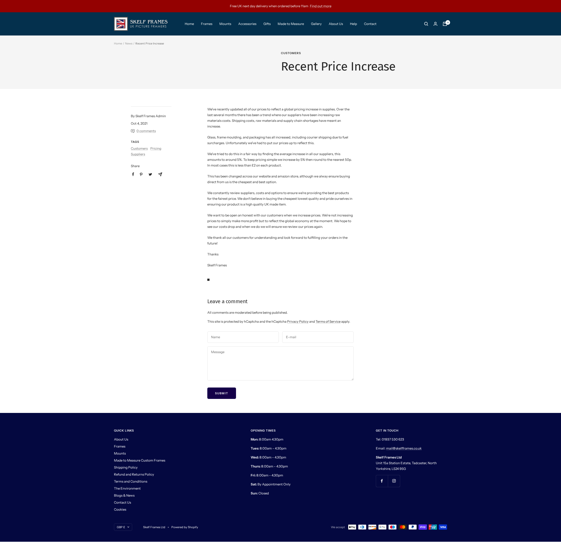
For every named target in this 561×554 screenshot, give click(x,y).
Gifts (267, 24)
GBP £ (121, 527)
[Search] (426, 24)
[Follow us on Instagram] (394, 481)
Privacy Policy (298, 321)
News (128, 43)
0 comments (146, 131)
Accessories (247, 24)
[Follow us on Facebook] (382, 481)
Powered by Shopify (184, 527)
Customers (291, 53)
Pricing (155, 148)
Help (353, 24)
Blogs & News (124, 495)
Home (189, 24)
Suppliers (138, 154)
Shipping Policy (126, 467)
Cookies (120, 509)
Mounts (225, 24)
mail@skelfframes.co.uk (404, 448)
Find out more (320, 6)
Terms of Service (328, 321)
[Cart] (445, 24)
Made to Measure (291, 24)
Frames (206, 24)
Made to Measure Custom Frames (139, 460)
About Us (336, 24)
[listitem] (133, 174)
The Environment (127, 488)
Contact (370, 24)
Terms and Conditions (130, 481)
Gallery (316, 24)
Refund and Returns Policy (134, 474)
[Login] (435, 24)
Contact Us (122, 502)
